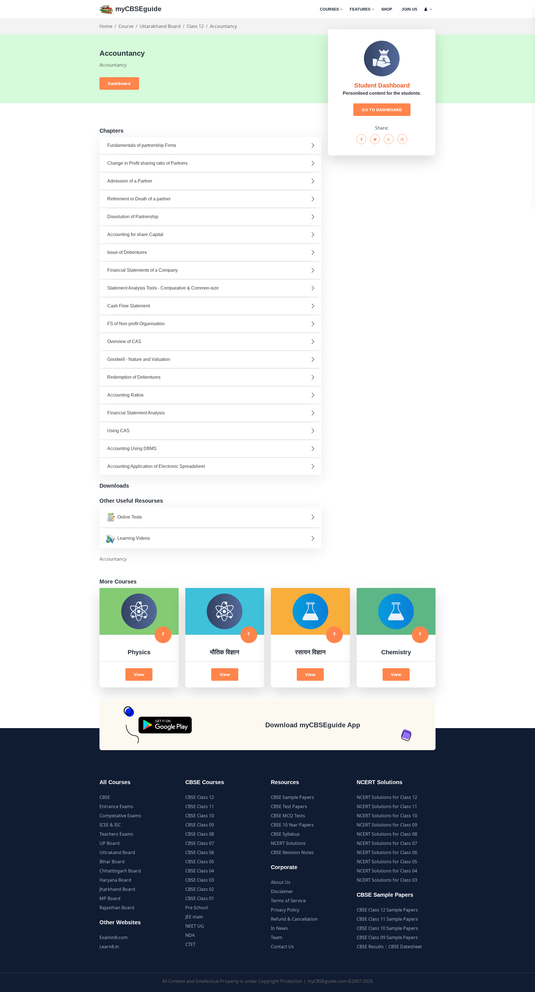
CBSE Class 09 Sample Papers (387, 937)
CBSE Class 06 (199, 852)
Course (125, 26)
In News (279, 928)
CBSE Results (370, 947)
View (139, 674)
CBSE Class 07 (199, 843)
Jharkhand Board (117, 889)
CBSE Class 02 (199, 889)
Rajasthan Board (116, 908)
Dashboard (119, 83)
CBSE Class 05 (199, 862)
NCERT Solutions (288, 843)
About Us (280, 882)
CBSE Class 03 (199, 880)
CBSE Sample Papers (292, 797)
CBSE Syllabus (285, 834)
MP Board (109, 898)
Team (276, 937)
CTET (190, 944)
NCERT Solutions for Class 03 (387, 880)
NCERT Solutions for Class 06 (387, 852)
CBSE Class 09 (199, 825)
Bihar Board (112, 862)
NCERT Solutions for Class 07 (387, 843)
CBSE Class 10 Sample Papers (387, 928)
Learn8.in (109, 947)
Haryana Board (115, 880)
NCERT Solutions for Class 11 (387, 806)
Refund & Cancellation (294, 919)
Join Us (409, 9)
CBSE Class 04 (199, 871)
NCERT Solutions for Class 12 (387, 797)
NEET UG (194, 926)
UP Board (109, 843)
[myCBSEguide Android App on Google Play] (165, 725)
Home (105, 26)
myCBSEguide (137, 9)
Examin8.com (113, 937)
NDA (190, 935)
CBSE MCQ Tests (288, 816)
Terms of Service (288, 901)
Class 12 (195, 26)
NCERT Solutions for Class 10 (387, 816)
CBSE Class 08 (199, 834)
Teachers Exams (116, 834)
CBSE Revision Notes (292, 852)
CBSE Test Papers (289, 806)
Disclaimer (282, 891)
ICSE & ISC (110, 825)
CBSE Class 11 (199, 806)
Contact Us (282, 947)
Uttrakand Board (117, 852)
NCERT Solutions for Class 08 (387, 834)
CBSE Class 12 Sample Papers (387, 910)
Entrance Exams (116, 806)
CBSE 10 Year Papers (292, 825)
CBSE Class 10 (199, 816)
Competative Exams (120, 816)
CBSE (104, 797)
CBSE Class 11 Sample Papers (387, 919)
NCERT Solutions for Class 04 (387, 871)
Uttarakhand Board (160, 26)
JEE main (194, 917)
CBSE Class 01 (199, 898)
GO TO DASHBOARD (382, 109)
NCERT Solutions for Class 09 (387, 825)
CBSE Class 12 (199, 797)
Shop (386, 9)
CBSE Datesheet (405, 947)
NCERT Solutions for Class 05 (387, 862)
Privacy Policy (285, 910)
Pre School (196, 908)
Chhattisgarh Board (120, 871)
